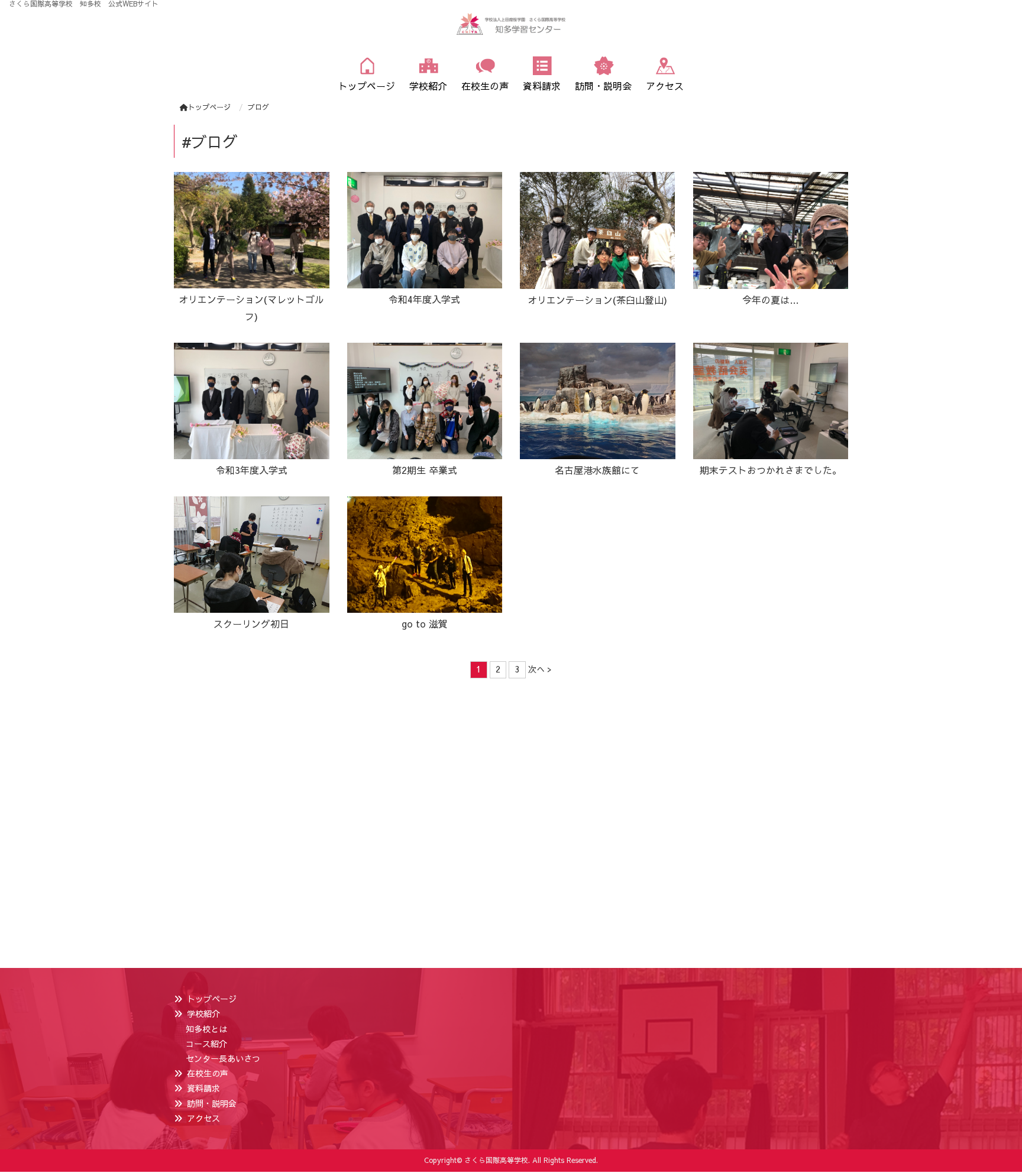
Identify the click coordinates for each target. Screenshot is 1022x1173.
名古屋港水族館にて (597, 469)
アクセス (203, 1118)
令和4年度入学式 (424, 299)
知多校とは (206, 1029)
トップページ (209, 107)
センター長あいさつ (223, 1058)
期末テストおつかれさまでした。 (771, 469)
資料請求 (203, 1088)
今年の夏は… (770, 299)
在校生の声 (207, 1073)
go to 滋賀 (425, 623)
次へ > (540, 669)
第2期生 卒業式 (424, 469)
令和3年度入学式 (251, 469)
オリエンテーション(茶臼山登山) (597, 299)
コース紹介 (206, 1043)
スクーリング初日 (251, 623)
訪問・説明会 (212, 1103)
